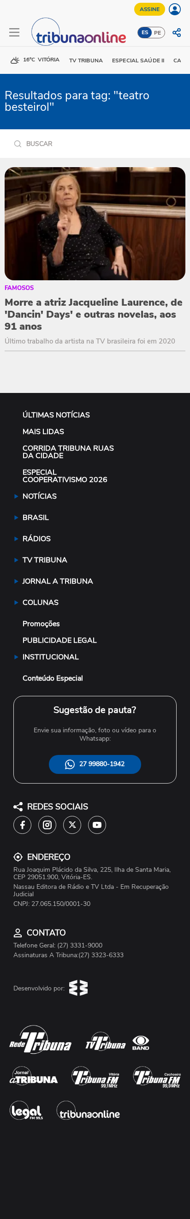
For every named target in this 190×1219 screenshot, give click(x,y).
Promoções (41, 624)
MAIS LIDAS (43, 431)
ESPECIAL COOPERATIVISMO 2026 (65, 476)
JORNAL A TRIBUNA (58, 581)
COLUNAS (41, 602)
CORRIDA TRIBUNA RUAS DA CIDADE (68, 452)
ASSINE (150, 9)
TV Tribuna (86, 60)
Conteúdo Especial (53, 678)
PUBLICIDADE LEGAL (60, 640)
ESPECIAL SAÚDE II (138, 60)
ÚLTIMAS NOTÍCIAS (56, 415)
